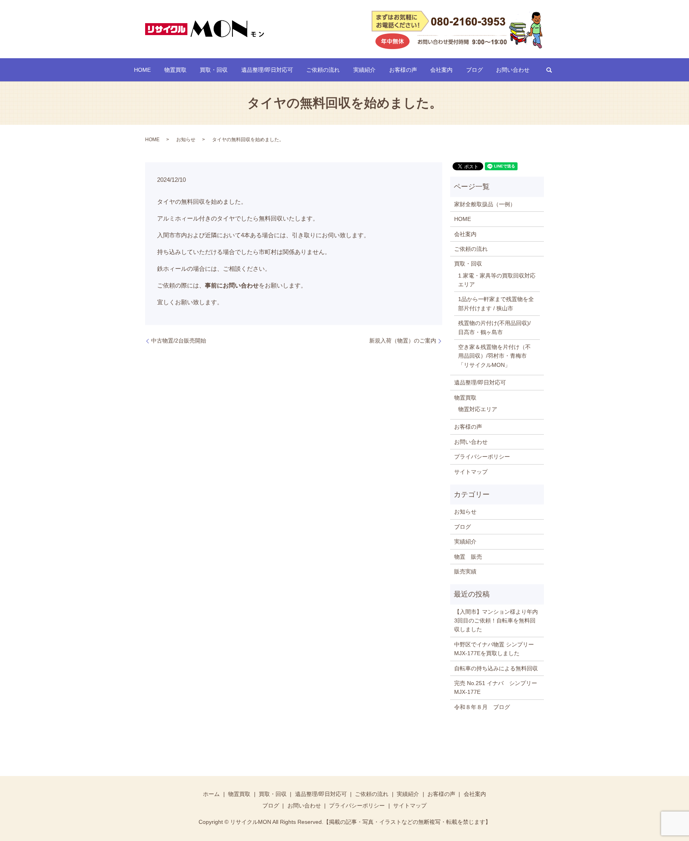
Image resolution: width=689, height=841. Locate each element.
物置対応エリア (477, 409)
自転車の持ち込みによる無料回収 (496, 668)
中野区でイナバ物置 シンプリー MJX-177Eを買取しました (494, 648)
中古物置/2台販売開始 (178, 340)
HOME (142, 70)
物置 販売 (468, 556)
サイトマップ (471, 472)
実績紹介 (364, 70)
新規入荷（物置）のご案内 (402, 340)
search (549, 70)
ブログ (474, 70)
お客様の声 (403, 70)
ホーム (211, 794)
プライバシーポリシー (482, 456)
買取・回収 (214, 70)
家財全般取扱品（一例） (485, 204)
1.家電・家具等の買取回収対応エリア (496, 280)
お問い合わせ (513, 70)
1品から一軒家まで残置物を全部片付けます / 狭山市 (496, 303)
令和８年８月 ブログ (482, 707)
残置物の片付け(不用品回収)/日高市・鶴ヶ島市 (494, 327)
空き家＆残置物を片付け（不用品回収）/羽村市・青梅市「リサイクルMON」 (494, 356)
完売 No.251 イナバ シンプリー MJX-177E (497, 687)
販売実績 (465, 571)
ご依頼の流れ (323, 70)
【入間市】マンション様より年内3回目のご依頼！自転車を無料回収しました (496, 621)
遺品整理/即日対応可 (267, 70)
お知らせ (185, 139)
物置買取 (175, 70)
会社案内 (441, 70)
